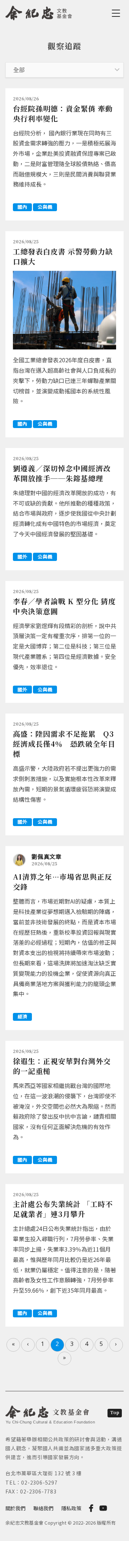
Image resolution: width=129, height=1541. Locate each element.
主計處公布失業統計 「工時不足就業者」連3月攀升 (63, 1209)
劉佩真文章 (47, 856)
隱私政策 (71, 1508)
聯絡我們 (43, 1508)
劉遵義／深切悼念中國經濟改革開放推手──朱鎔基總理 (62, 473)
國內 (22, 206)
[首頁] (38, 12)
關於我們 (15, 1508)
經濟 (22, 1016)
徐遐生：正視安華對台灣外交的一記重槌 (62, 1066)
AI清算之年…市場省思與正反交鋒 (62, 881)
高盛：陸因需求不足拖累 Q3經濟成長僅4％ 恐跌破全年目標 (64, 744)
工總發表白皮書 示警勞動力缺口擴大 (63, 256)
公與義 (45, 206)
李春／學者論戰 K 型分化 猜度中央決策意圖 (64, 606)
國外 (22, 556)
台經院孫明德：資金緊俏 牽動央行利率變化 (63, 113)
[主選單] (117, 13)
